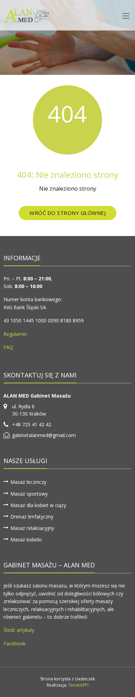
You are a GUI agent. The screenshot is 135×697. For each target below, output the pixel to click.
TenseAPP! (78, 685)
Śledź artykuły (18, 630)
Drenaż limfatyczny (31, 516)
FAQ (8, 347)
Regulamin (15, 334)
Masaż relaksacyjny (32, 528)
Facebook (14, 643)
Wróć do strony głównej (67, 212)
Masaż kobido (26, 539)
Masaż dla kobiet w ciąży (38, 505)
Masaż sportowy (29, 493)
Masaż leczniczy (28, 482)
